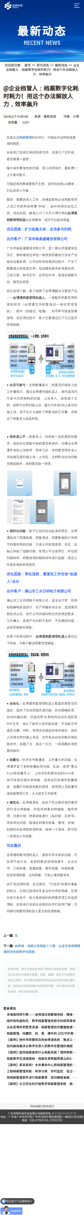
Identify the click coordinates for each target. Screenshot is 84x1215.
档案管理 (25, 137)
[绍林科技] (13, 5)
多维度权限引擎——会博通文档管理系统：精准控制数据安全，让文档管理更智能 (42, 1014)
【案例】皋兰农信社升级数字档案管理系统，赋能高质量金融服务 (42, 1083)
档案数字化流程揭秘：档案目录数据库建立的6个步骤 (42, 1058)
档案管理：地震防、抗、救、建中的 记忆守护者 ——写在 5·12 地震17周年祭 (42, 1033)
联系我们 (48, 1106)
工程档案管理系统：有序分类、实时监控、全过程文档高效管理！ (42, 1071)
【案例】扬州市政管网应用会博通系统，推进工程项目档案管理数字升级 (42, 1039)
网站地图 (35, 1106)
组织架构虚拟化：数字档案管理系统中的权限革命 (41, 1020)
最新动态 (61, 65)
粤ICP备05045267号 (64, 1113)
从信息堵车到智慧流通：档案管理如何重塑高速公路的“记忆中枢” (42, 1027)
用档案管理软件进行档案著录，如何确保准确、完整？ (42, 1077)
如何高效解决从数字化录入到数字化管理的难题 (40, 1046)
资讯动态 (43, 65)
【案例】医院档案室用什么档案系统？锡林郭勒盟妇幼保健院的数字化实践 (42, 1052)
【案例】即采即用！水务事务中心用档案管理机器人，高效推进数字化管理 (42, 1065)
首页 (27, 65)
